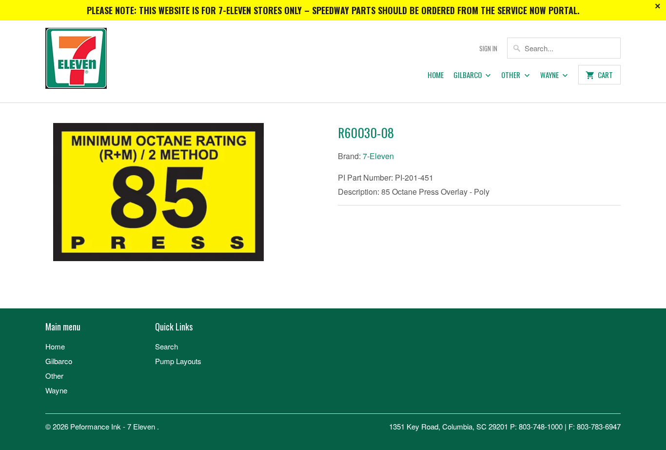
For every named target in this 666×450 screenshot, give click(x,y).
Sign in (488, 48)
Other (511, 75)
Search (166, 346)
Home (436, 75)
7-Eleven (378, 156)
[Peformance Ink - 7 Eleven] (113, 61)
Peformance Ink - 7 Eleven (113, 426)
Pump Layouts (178, 361)
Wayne (550, 75)
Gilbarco (468, 75)
